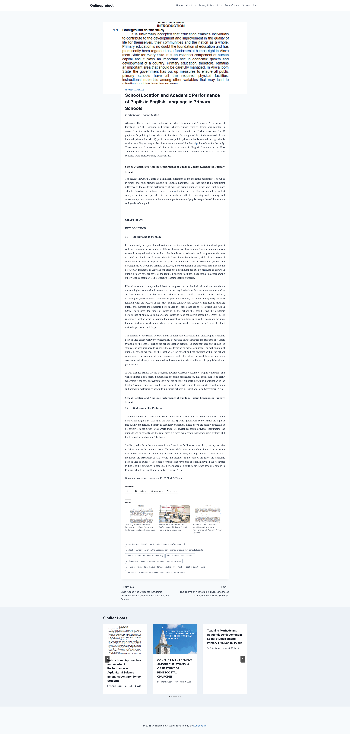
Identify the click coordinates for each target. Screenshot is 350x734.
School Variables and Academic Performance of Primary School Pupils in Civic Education (173, 527)
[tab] (169, 696)
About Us (190, 5)
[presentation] (125, 639)
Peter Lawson (134, 115)
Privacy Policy (206, 5)
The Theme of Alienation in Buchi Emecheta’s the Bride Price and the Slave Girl (204, 591)
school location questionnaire (191, 567)
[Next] (242, 659)
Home (179, 5)
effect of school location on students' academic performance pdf (155, 544)
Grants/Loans (231, 5)
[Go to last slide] (107, 659)
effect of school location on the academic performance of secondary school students (164, 550)
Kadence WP (200, 725)
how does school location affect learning (144, 555)
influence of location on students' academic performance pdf (153, 561)
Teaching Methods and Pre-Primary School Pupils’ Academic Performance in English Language (140, 527)
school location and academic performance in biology (150, 567)
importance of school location (180, 555)
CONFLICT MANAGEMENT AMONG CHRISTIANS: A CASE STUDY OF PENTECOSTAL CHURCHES (174, 668)
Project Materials (134, 90)
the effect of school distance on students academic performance (155, 572)
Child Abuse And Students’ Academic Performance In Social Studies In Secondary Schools (145, 593)
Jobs (219, 5)
